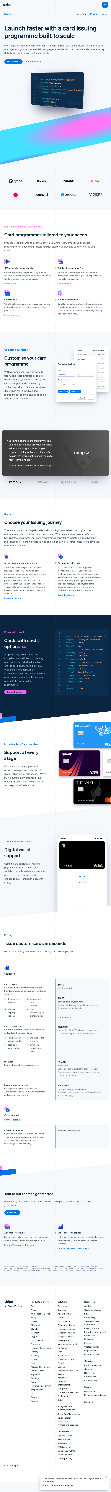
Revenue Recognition (41, 1385)
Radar (33, 1382)
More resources (91, 1354)
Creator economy (66, 1359)
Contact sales (11, 1119)
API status (62, 1443)
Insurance (62, 1377)
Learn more (10, 283)
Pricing (93, 13)
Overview (81, 13)
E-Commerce (64, 1321)
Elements (35, 1344)
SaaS (60, 1351)
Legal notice (90, 1350)
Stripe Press (90, 1376)
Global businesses (66, 1332)
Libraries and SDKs (66, 1450)
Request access (14, 692)
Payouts (35, 1378)
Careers (88, 1369)
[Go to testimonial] (49, 473)
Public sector (64, 1396)
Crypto (34, 1336)
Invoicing (35, 1355)
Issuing (8, 13)
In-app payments (66, 1336)
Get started (12, 61)
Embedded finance (66, 1325)
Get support (90, 1391)
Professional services (68, 1392)
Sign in (87, 1402)
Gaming (61, 1366)
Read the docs (11, 598)
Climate (34, 1329)
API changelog (64, 1447)
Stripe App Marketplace (69, 1414)
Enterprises (63, 1306)
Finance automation (67, 1329)
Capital (34, 1321)
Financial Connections (41, 1347)
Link (33, 1363)
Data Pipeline (37, 1340)
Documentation (65, 1435)
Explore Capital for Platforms (72, 1248)
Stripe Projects (65, 1454)
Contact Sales (32, 61)
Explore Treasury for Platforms (19, 1245)
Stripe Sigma (37, 1389)
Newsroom (89, 1372)
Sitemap (88, 1343)
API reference (64, 1439)
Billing (33, 1317)
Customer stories (92, 1310)
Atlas (33, 1310)
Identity (34, 1351)
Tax (33, 1393)
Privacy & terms (91, 1328)
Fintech (61, 1363)
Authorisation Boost (40, 1313)
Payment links (37, 1370)
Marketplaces (64, 1340)
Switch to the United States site (57, 1485)
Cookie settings (91, 1346)
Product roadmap (92, 1365)
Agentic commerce (67, 1313)
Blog (86, 1313)
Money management (67, 1344)
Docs (104, 13)
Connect (34, 1005)
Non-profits (63, 1388)
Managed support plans (95, 1395)
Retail (60, 1400)
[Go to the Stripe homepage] (8, 1302)
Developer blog (65, 1458)
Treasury (35, 1401)
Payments (36, 1374)
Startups (62, 1310)
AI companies (64, 1355)
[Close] (106, 1478)
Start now (11, 1212)
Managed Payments (40, 1366)
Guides (87, 1306)
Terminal (35, 1397)
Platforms (62, 1347)
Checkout (35, 1325)
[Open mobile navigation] (105, 5)
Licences (88, 1339)
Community (89, 1317)
